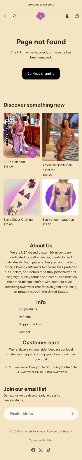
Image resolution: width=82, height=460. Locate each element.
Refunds (25, 317)
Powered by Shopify (59, 431)
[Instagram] (41, 450)
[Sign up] (72, 413)
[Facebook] (33, 450)
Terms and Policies (41, 440)
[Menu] (5, 16)
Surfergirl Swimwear (33, 431)
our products (28, 309)
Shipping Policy (30, 324)
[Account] (67, 16)
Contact (24, 332)
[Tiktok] (48, 450)
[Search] (14, 16)
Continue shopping (41, 73)
